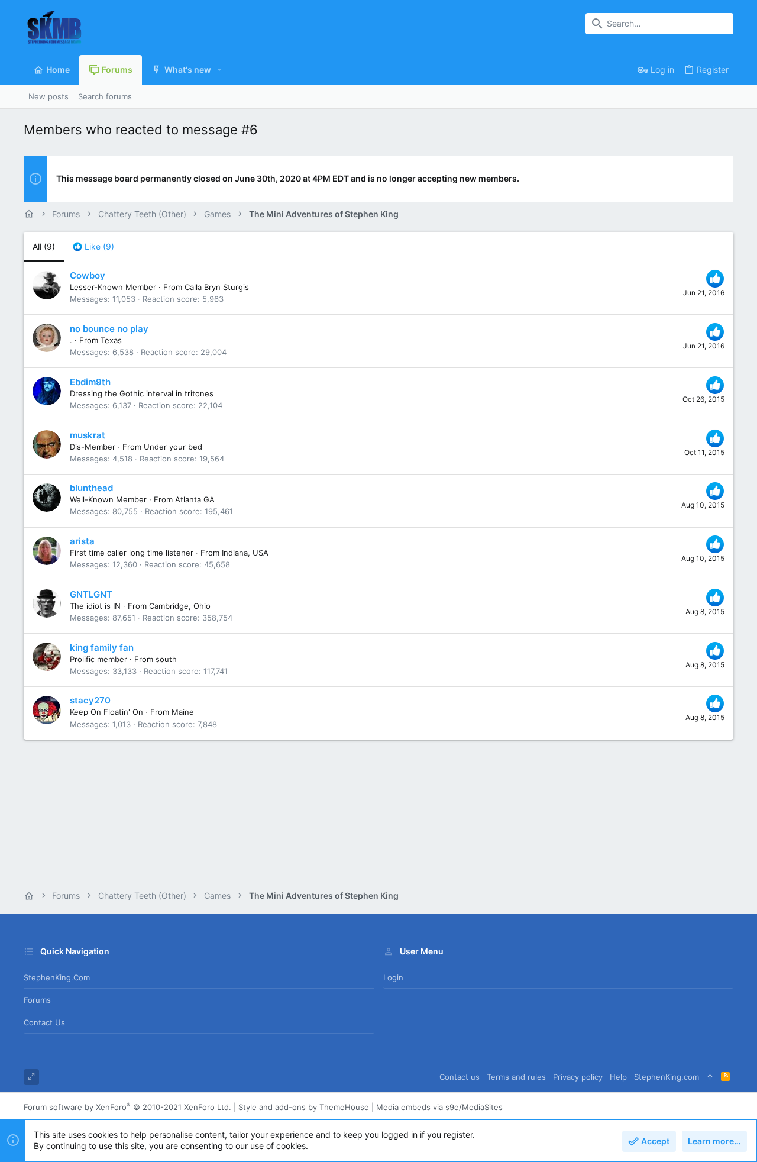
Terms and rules (516, 1077)
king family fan (102, 647)
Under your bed (173, 446)
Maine (183, 711)
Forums (37, 1000)
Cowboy (87, 275)
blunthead (91, 487)
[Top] (710, 1077)
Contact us (44, 1022)
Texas (111, 340)
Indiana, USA (245, 552)
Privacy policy (578, 1077)
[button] (219, 69)
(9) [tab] (44, 246)
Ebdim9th (90, 382)
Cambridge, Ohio (180, 606)
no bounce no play (109, 328)
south (166, 659)
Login (393, 977)
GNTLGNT (91, 594)
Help (618, 1077)
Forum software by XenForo (127, 1107)
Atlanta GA (195, 499)
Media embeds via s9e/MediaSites (439, 1107)
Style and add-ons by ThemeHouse (303, 1107)
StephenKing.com (57, 977)
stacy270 (90, 700)
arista (82, 541)
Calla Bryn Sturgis (217, 287)
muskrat (87, 435)
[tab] (93, 247)
